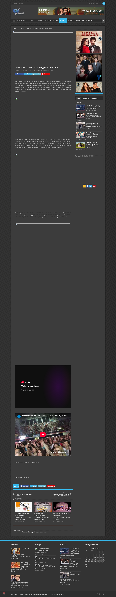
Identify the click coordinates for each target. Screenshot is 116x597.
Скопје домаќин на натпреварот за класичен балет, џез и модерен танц (23, 516)
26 (92, 562)
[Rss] (88, 3)
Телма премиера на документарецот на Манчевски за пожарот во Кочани (94, 125)
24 (86, 562)
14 (98, 557)
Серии (31, 20)
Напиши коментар (48, 70)
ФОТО (71, 20)
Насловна (14, 20)
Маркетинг (14, 3)
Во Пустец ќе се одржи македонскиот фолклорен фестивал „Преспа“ (62, 516)
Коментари (94, 98)
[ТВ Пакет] (18, 11)
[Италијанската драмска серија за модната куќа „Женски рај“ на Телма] (15, 578)
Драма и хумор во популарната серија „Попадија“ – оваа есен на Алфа (94, 145)
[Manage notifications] (4, 593)
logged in (32, 532)
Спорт (88, 20)
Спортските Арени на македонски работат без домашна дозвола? (93, 107)
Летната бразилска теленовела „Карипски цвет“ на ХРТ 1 (45, 566)
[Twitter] (91, 3)
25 (89, 562)
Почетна (15, 28)
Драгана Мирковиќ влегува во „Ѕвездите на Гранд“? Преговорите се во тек (93, 116)
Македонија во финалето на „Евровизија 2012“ (42, 550)
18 (89, 559)
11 (89, 557)
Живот (56, 20)
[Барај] (104, 3)
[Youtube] (93, 3)
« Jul (86, 566)
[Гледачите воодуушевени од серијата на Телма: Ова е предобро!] (15, 551)
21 (98, 559)
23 (103, 559)
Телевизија (22, 20)
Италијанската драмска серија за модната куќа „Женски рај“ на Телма (19, 583)
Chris (17, 70)
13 (95, 557)
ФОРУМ (21, 3)
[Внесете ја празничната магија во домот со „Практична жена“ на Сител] (15, 565)
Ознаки (79, 102)
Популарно (85, 98)
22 (101, 559)
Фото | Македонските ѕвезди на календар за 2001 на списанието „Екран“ (93, 135)
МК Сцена (80, 20)
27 (95, 562)
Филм (48, 20)
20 (95, 559)
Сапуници (39, 20)
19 (92, 559)
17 (86, 559)
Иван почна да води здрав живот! (24, 494)
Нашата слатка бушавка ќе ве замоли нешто (45, 558)
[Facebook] (89, 3)
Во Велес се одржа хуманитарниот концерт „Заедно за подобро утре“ (41, 516)
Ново (78, 98)
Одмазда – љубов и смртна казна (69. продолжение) (61, 494)
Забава (63, 20)
